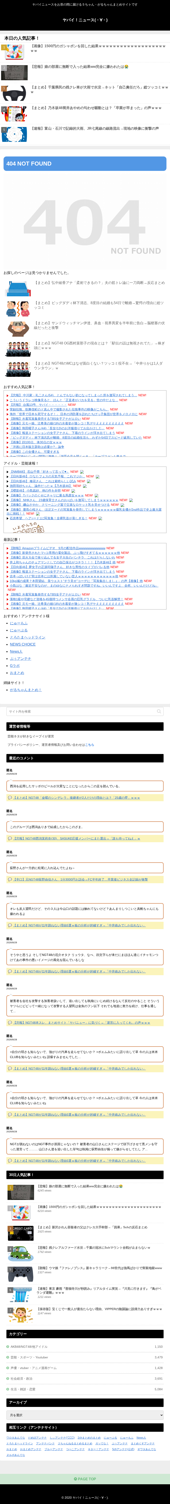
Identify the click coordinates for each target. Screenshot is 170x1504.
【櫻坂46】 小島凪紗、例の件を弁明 (35, 490)
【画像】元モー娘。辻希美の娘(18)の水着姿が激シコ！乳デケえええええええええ (67, 423)
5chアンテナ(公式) (123, 1449)
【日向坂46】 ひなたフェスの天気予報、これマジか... (47, 476)
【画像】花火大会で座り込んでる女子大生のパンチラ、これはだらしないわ (62, 557)
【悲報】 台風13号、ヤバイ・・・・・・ (38, 404)
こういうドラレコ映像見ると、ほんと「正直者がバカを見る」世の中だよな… (64, 400)
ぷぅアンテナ (20, 658)
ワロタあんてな (15, 1437)
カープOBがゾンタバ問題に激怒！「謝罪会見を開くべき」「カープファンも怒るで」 (69, 456)
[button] (159, 711)
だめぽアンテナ (37, 1437)
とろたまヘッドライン (27, 637)
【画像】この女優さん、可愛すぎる (34, 451)
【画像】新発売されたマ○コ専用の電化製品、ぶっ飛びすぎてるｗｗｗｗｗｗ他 (65, 553)
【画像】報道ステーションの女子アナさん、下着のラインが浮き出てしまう (62, 433)
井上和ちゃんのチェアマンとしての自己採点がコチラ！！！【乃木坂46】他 (63, 562)
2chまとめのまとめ (89, 1437)
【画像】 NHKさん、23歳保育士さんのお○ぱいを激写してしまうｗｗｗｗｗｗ (64, 500)
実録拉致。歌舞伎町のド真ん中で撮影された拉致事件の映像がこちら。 (59, 409)
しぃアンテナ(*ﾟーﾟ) (62, 1437)
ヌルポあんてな (15, 1455)
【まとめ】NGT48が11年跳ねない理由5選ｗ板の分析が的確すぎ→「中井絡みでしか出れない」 (79, 925)
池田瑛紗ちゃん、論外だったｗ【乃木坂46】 (41, 486)
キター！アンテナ (98, 1449)
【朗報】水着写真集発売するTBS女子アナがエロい (45, 418)
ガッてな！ (102, 1443)
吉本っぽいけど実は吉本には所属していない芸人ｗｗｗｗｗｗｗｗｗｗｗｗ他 (64, 576)
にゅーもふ (19, 623)
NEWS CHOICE (23, 644)
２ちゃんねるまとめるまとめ (75, 1443)
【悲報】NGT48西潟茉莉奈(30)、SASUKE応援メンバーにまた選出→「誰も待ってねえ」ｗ (76, 838)
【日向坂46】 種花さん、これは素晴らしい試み (43, 481)
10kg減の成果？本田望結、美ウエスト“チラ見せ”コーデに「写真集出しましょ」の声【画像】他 (76, 581)
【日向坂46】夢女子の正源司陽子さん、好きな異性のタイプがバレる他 (59, 567)
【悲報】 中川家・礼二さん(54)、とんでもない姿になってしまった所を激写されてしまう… (73, 395)
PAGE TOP (86, 1479)
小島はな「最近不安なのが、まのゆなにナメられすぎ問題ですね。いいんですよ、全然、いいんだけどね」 (84, 585)
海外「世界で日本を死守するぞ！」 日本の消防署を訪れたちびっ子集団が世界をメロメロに (74, 414)
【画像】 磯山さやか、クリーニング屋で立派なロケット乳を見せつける (60, 504)
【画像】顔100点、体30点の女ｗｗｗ (36, 442)
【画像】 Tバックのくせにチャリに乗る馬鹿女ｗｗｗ (47, 495)
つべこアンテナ (75, 1449)
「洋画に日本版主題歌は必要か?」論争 (37, 447)
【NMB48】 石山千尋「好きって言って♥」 (39, 471)
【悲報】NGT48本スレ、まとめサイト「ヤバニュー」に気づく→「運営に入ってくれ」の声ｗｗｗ (81, 1022)
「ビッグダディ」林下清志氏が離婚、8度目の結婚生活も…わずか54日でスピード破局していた (76, 437)
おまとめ (17, 673)
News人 (16, 651)
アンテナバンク (45, 1443)
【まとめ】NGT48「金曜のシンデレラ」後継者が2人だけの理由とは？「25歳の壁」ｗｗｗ (76, 797)
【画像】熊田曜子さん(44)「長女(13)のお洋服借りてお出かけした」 (57, 428)
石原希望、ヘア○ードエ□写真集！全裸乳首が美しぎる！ (49, 518)
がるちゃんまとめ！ (26, 690)
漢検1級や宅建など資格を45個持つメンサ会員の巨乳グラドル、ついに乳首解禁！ (67, 599)
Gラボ (15, 666)
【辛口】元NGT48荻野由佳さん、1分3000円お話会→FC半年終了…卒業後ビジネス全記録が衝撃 (80, 879)
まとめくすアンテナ (143, 1443)
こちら (89, 744)
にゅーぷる (19, 630)
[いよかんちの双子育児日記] (27, 531)
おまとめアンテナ (30, 1449)
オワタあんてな (146, 1449)
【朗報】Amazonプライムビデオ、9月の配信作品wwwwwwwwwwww (57, 548)
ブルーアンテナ (53, 1449)
